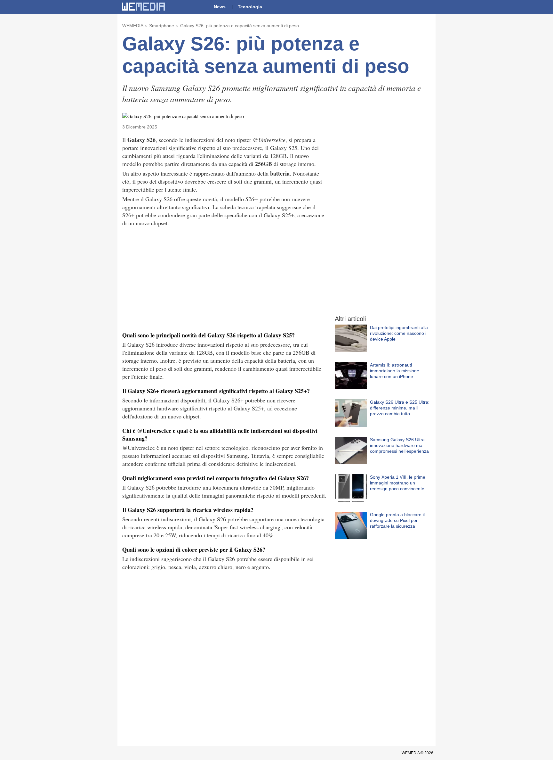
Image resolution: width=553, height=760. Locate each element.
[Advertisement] (224, 278)
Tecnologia (250, 6)
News (220, 6)
